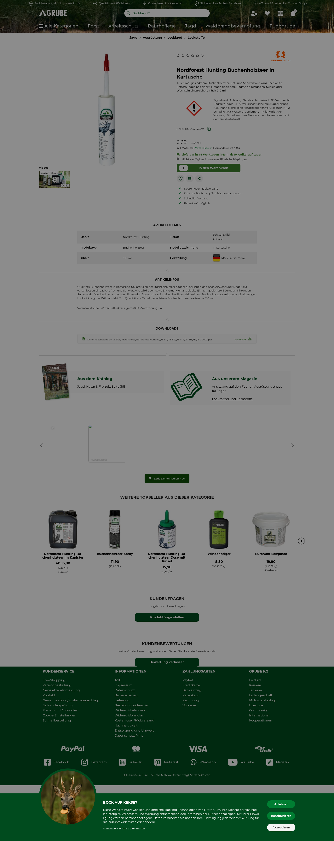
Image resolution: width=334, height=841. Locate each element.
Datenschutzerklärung (116, 828)
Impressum (138, 828)
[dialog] (167, 420)
